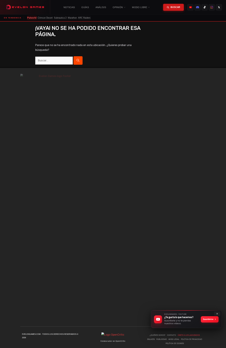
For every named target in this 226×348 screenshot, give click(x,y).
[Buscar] (78, 60)
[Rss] (203, 197)
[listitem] (190, 7)
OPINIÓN (118, 7)
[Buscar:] (54, 60)
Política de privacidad (191, 339)
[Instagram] (196, 197)
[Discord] (183, 197)
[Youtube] (170, 197)
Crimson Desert (45, 18)
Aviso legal (173, 339)
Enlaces (151, 339)
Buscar (175, 7)
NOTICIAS (69, 7)
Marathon (72, 18)
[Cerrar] (217, 314)
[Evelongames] (25, 7)
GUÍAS (85, 7)
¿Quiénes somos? (157, 335)
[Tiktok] (176, 197)
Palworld (31, 18)
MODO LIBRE (139, 7)
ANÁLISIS (100, 7)
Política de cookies (175, 343)
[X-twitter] (189, 197)
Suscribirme (208, 319)
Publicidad (161, 339)
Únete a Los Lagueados (189, 335)
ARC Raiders (84, 18)
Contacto (171, 335)
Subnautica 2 (60, 18)
